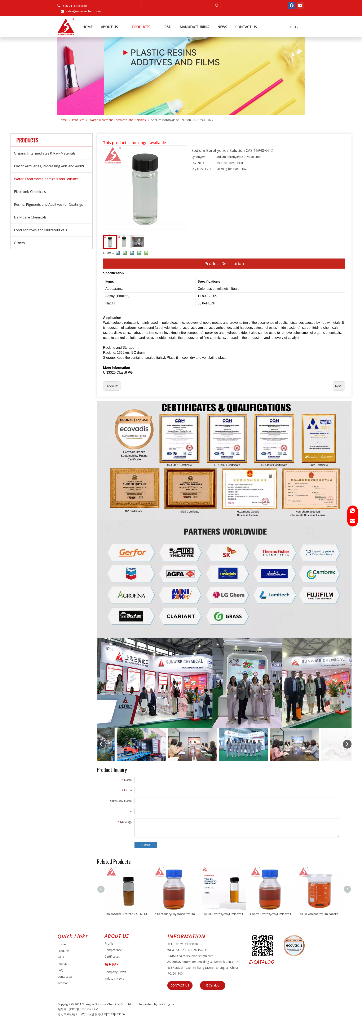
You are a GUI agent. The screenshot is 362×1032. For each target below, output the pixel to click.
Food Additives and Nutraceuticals (40, 230)
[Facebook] (291, 5)
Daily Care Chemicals (30, 217)
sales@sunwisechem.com (83, 11)
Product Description (224, 263)
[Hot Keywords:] (217, 6)
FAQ (60, 970)
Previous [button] (101, 744)
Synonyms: (198, 157)
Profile (109, 943)
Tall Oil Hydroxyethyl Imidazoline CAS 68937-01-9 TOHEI (224, 914)
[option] (122, 744)
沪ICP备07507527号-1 (84, 1009)
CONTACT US (180, 985)
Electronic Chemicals (30, 191)
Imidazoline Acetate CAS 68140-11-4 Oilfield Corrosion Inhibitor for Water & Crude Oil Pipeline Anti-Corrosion (128, 914)
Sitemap (63, 983)
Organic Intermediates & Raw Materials (44, 153)
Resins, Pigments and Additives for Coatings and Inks (53, 204)
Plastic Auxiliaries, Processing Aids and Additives (51, 166)
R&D (60, 957)
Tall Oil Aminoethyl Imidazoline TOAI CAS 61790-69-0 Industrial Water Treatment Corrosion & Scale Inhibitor (320, 914)
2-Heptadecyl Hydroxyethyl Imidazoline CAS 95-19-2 (176, 914)
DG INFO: (197, 163)
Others (19, 242)
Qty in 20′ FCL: (201, 169)
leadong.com (168, 1004)
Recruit (62, 964)
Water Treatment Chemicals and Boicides (46, 179)
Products (63, 951)
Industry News (114, 978)
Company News (115, 972)
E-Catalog (212, 985)
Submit (145, 845)
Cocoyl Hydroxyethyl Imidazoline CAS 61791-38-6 (272, 914)
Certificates (112, 956)
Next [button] (347, 744)
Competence (113, 950)
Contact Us (64, 977)
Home (61, 944)
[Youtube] (300, 5)
